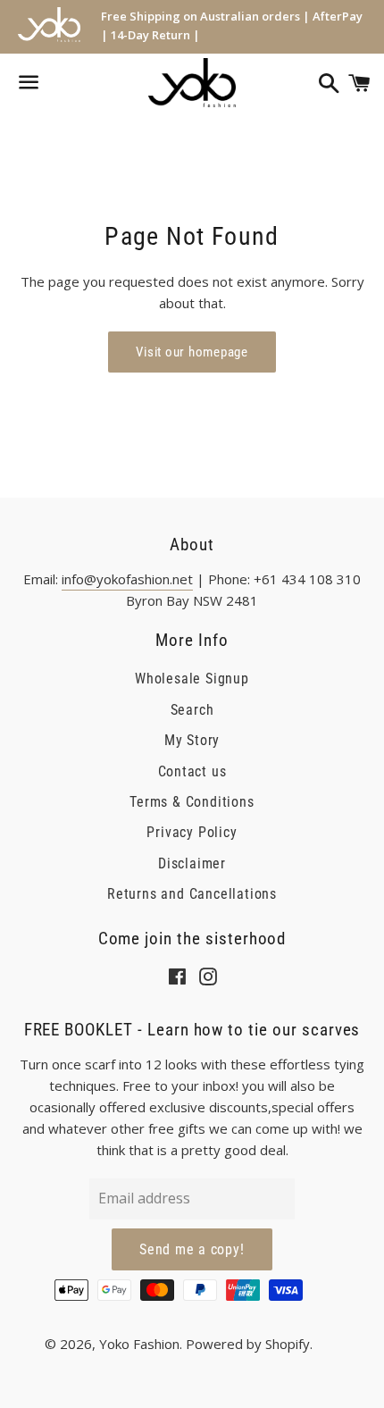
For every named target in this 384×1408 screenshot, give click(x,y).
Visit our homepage (192, 352)
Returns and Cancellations (192, 893)
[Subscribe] (192, 1249)
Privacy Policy (191, 832)
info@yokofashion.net (127, 579)
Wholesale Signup (192, 678)
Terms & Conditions (191, 801)
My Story (192, 740)
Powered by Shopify (248, 1344)
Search (192, 709)
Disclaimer (192, 863)
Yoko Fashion (139, 1344)
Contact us (192, 771)
